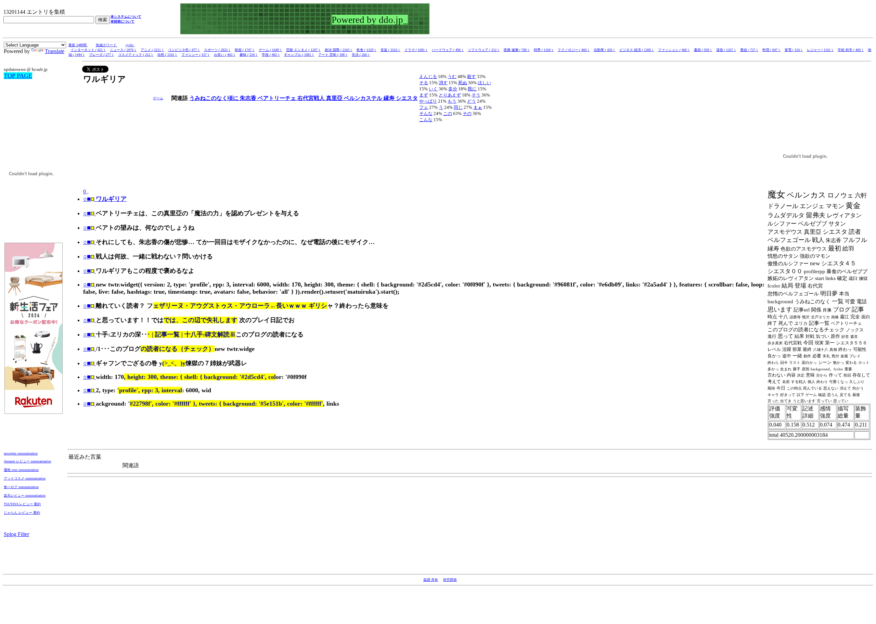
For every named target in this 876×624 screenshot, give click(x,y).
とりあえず (450, 95)
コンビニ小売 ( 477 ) (184, 50)
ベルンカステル (364, 98)
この (447, 113)
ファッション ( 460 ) (674, 50)
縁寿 (390, 98)
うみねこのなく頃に (214, 98)
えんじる (428, 76)
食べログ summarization (21, 487)
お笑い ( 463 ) (224, 54)
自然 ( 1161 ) (167, 54)
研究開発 (450, 580)
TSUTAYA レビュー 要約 (22, 504)
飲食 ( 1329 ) (366, 50)
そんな (426, 113)
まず (423, 95)
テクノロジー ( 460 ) (574, 50)
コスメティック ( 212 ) (135, 54)
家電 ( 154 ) (794, 50)
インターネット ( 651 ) (88, 50)
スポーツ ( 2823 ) (217, 50)
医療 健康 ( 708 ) (517, 50)
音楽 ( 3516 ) (390, 50)
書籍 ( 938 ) (703, 50)
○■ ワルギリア (105, 198)
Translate (54, 51)
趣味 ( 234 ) (249, 54)
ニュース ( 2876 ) (123, 50)
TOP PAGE (18, 75)
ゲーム (158, 98)
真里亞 (335, 98)
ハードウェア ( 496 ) (448, 50)
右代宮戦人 (311, 98)
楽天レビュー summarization (25, 495)
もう (452, 101)
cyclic (130, 45)
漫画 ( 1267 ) (726, 50)
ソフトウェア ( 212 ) (484, 50)
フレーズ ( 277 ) (101, 54)
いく (433, 88)
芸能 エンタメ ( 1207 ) (303, 50)
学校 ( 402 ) (271, 54)
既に (472, 88)
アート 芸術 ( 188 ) (333, 54)
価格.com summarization (21, 470)
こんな (426, 119)
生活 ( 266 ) (361, 54)
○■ (87, 213)
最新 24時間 (78, 45)
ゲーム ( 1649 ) (270, 50)
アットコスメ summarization (25, 478)
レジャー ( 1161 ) (820, 50)
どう (471, 101)
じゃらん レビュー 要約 (22, 512)
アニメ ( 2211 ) (152, 50)
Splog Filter (16, 534)
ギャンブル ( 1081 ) (299, 54)
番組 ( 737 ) (749, 50)
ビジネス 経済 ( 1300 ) (636, 50)
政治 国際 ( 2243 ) (338, 50)
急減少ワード (106, 45)
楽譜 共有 (430, 580)
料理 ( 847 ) (771, 50)
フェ (423, 107)
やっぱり (428, 101)
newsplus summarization (21, 453)
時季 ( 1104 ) (544, 50)
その (467, 113)
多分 (452, 88)
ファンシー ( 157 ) (195, 54)
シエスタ (407, 98)
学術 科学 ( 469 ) (851, 50)
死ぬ (462, 82)
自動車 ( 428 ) (604, 50)
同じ (458, 107)
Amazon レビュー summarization (27, 461)
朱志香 (249, 98)
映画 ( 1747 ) (245, 50)
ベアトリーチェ (277, 98)
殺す (471, 76)
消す (443, 82)
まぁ (477, 107)
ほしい (484, 82)
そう (476, 95)
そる (423, 82)
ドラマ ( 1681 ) (416, 50)
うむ (452, 76)
